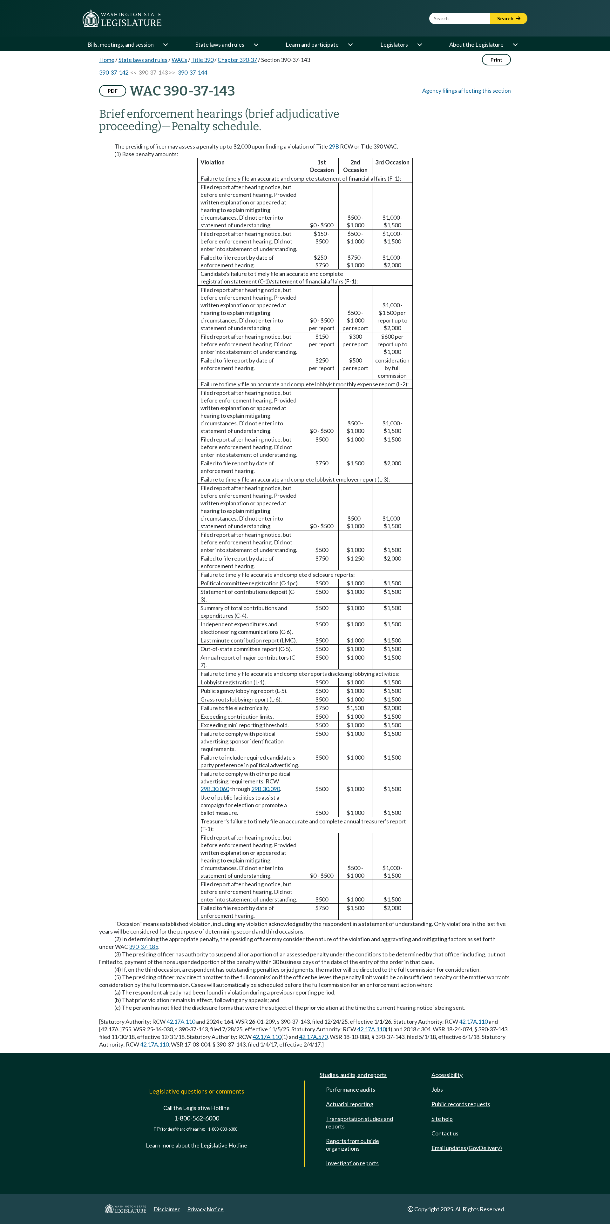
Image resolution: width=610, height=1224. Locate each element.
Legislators (394, 44)
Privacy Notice (205, 1209)
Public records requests (460, 1104)
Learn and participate (312, 44)
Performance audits (350, 1089)
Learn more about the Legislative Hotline (196, 1145)
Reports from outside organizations (352, 1144)
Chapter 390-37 (237, 59)
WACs (179, 59)
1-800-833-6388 (222, 1129)
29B (334, 146)
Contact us (444, 1133)
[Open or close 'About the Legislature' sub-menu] (515, 44)
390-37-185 (143, 946)
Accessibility (447, 1074)
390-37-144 (192, 72)
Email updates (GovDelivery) (466, 1147)
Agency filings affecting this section (466, 90)
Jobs (437, 1089)
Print (496, 60)
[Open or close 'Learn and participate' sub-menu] (350, 44)
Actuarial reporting (349, 1104)
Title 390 (202, 59)
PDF (113, 91)
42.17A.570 (313, 1036)
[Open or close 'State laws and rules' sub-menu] (256, 44)
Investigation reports (352, 1163)
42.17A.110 (180, 1021)
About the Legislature (476, 44)
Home (106, 59)
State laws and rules (219, 44)
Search (505, 18)
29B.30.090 (265, 788)
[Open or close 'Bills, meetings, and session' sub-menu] (165, 44)
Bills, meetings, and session (120, 44)
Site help (442, 1118)
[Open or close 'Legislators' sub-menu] (419, 44)
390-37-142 (113, 72)
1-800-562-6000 (196, 1118)
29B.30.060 (214, 788)
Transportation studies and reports (359, 1122)
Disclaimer (166, 1209)
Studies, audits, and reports (353, 1074)
